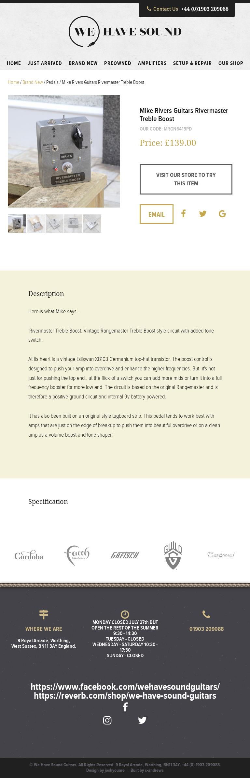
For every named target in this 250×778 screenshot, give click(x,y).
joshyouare (115, 770)
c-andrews (154, 770)
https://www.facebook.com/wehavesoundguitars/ (125, 687)
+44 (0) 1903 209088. (201, 765)
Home (13, 82)
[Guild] (173, 555)
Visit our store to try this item (186, 179)
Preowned (118, 63)
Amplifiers (152, 63)
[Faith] (77, 555)
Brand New (83, 63)
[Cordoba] (29, 555)
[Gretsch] (125, 555)
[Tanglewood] (221, 555)
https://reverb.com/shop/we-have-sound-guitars (125, 696)
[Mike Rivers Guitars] (186, 98)
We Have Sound (125, 31)
